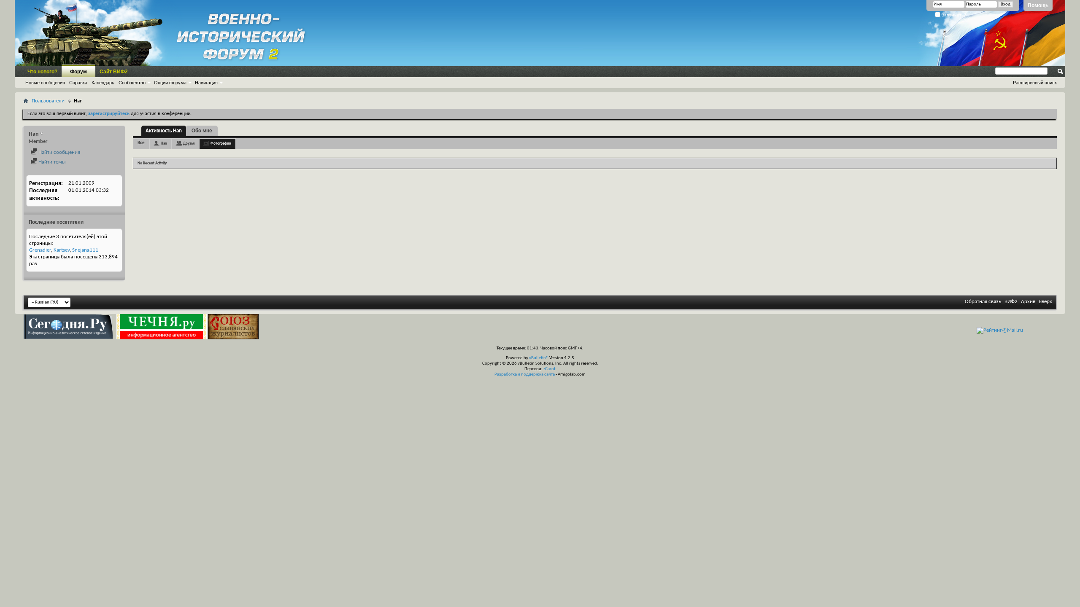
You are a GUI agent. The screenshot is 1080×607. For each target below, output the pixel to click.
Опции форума (170, 82)
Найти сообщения (58, 152)
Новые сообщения (45, 82)
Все (141, 143)
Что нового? (42, 72)
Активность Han (164, 131)
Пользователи (48, 101)
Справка (78, 82)
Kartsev (62, 250)
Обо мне (202, 131)
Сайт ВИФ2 (114, 72)
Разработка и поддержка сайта (524, 374)
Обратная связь (983, 301)
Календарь (103, 82)
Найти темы (51, 162)
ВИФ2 (1011, 301)
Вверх (1045, 301)
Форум (78, 72)
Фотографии (221, 143)
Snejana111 (85, 250)
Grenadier (40, 250)
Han (164, 143)
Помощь (1038, 5)
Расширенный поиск (1035, 82)
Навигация (206, 82)
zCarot (549, 369)
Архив (1028, 301)
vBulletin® (538, 358)
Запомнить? (953, 15)
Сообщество (132, 82)
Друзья (188, 143)
